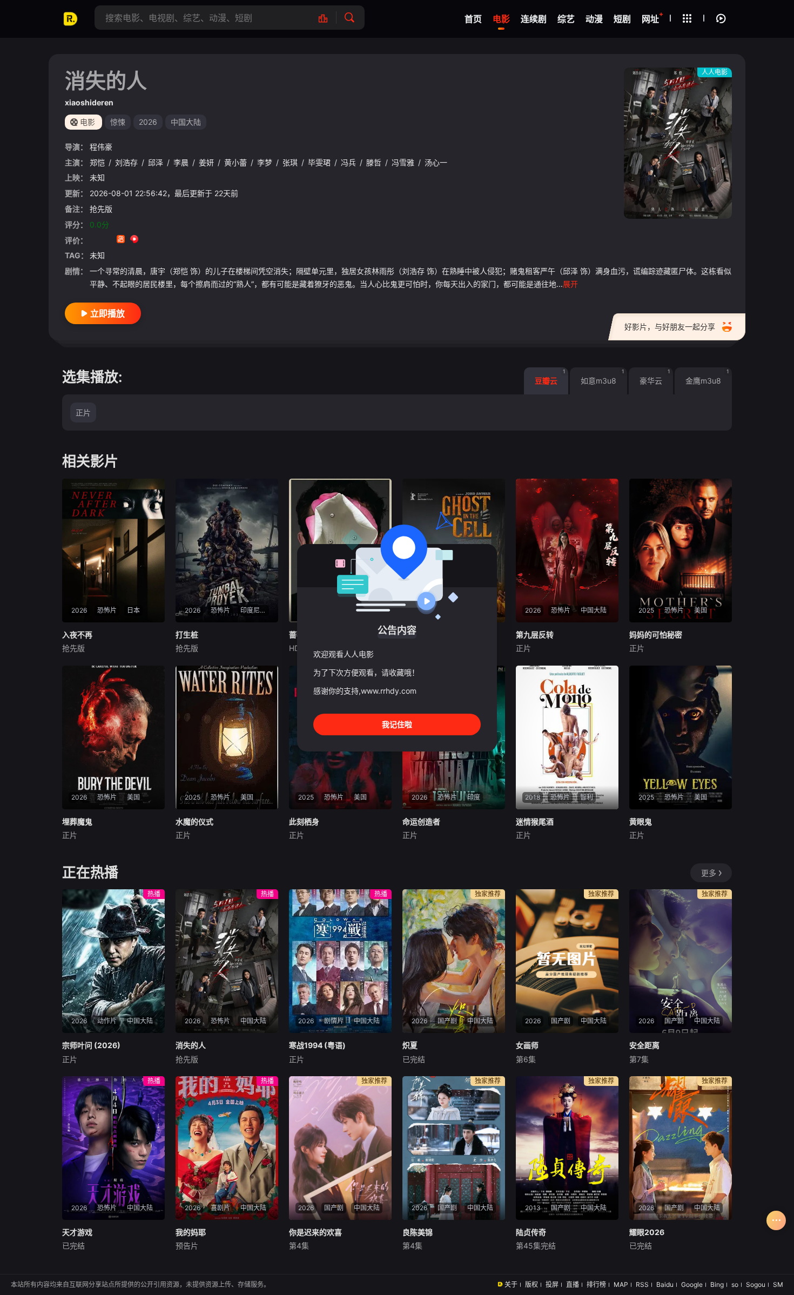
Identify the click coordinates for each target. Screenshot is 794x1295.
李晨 (181, 162)
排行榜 (596, 1284)
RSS (642, 1284)
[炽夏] (453, 961)
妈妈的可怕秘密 (655, 634)
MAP (621, 1284)
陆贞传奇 (531, 1232)
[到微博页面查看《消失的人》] (148, 240)
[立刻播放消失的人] (678, 143)
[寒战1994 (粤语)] (340, 961)
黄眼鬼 (640, 821)
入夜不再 (77, 634)
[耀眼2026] (680, 1148)
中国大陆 (186, 121)
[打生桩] (227, 550)
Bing (717, 1284)
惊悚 (117, 121)
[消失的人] (227, 961)
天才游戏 (77, 1232)
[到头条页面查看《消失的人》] (161, 240)
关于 (510, 1284)
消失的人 (191, 1045)
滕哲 (373, 162)
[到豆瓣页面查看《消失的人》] (94, 240)
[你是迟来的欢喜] (340, 1148)
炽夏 (410, 1045)
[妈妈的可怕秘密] (680, 550)
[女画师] (567, 961)
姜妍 (206, 162)
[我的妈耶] (227, 1148)
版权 (531, 1284)
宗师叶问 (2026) (91, 1045)
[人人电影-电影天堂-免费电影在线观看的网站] (70, 19)
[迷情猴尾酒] (567, 737)
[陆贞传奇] (567, 1148)
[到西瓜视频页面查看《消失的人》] (134, 240)
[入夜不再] (113, 550)
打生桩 (187, 634)
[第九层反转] (567, 550)
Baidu (665, 1284)
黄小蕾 (235, 162)
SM (778, 1284)
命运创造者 (421, 821)
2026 (148, 121)
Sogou (755, 1284)
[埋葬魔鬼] (113, 737)
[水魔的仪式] (227, 737)
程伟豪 (101, 146)
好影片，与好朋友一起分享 (669, 326)
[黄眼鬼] (680, 737)
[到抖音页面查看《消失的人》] (107, 240)
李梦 (264, 162)
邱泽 (155, 162)
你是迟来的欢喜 (315, 1232)
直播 (572, 1284)
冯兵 (348, 162)
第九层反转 (535, 634)
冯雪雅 (403, 162)
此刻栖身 (304, 821)
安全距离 (644, 1045)
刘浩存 (126, 162)
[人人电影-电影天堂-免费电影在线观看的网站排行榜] (329, 17)
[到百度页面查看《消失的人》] (175, 240)
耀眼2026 (646, 1232)
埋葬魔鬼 (77, 821)
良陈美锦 (417, 1232)
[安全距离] (680, 961)
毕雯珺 (319, 162)
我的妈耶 (191, 1232)
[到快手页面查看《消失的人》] (121, 240)
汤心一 (436, 162)
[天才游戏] (113, 1148)
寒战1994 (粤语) (317, 1045)
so (734, 1284)
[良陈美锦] (453, 1148)
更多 (708, 872)
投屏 (552, 1284)
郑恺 (97, 162)
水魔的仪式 (194, 821)
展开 (570, 283)
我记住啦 (397, 724)
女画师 (527, 1045)
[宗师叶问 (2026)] (113, 961)
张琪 (290, 162)
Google (692, 1284)
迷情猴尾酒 (535, 821)
